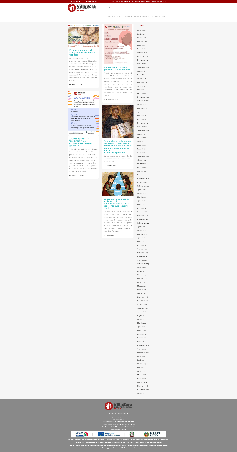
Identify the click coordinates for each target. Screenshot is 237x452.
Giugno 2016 (141, 393)
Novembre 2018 (143, 301)
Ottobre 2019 (142, 260)
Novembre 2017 (143, 345)
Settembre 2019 (143, 264)
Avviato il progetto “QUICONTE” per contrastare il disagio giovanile (80, 142)
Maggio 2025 (142, 82)
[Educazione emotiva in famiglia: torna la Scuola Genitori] (83, 35)
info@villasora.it (120, 417)
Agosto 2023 (141, 134)
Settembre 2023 (143, 130)
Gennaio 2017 (142, 382)
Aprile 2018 (141, 327)
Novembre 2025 (143, 60)
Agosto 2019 (141, 267)
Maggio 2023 (142, 138)
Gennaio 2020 (142, 249)
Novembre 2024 (143, 97)
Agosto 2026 (141, 30)
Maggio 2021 (141, 197)
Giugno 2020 (141, 230)
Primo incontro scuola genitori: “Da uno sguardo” (117, 68)
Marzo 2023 (141, 145)
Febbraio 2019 (142, 290)
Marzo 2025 (141, 90)
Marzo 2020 (141, 241)
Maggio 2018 (142, 323)
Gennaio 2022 (142, 171)
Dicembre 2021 (142, 175)
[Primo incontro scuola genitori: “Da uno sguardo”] (117, 44)
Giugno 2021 (141, 193)
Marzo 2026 (141, 45)
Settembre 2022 (143, 156)
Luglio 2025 (141, 75)
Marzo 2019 (141, 286)
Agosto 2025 (141, 71)
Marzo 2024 (141, 115)
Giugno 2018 (141, 319)
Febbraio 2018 (142, 334)
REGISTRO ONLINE (117, 1)
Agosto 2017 (141, 356)
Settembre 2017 (143, 353)
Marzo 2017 (141, 375)
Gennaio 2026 (142, 53)
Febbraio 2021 (142, 208)
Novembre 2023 (143, 123)
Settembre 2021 (143, 186)
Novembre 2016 (143, 390)
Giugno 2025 (141, 78)
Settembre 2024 (143, 101)
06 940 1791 (118, 416)
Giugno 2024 (141, 104)
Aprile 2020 (141, 238)
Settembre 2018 (143, 308)
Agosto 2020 (141, 227)
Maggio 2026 (142, 41)
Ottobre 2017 (142, 349)
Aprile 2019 (141, 282)
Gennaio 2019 (142, 293)
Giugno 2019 (141, 275)
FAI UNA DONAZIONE (92, 1)
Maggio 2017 (141, 367)
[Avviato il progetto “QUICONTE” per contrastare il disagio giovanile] (83, 113)
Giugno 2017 (141, 364)
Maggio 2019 (142, 278)
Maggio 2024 (142, 108)
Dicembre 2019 (142, 253)
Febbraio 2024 (142, 119)
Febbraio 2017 (142, 378)
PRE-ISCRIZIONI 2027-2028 (132, 1)
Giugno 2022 (141, 160)
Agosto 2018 (141, 312)
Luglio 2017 (141, 360)
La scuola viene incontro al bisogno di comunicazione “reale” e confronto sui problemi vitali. (117, 203)
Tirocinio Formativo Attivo (158, 1)
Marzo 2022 (141, 164)
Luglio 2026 (141, 34)
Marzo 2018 (141, 330)
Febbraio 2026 (142, 49)
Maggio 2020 (142, 234)
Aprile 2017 (141, 371)
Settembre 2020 (143, 223)
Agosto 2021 (141, 190)
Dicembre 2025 (142, 56)
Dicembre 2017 (142, 341)
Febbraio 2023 (142, 149)
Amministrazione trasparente (119, 429)
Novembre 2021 (143, 178)
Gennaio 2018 (142, 338)
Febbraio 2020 (142, 245)
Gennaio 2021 (142, 212)
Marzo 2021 (141, 204)
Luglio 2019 (141, 271)
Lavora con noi (145, 1)
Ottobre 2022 (142, 153)
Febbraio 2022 (142, 167)
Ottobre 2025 (142, 64)
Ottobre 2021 (142, 182)
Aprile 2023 (141, 141)
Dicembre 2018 (142, 297)
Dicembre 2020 (142, 216)
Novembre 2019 (143, 256)
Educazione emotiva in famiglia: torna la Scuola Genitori (82, 52)
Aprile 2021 (141, 201)
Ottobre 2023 (142, 127)
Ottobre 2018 (142, 304)
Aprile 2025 (141, 86)
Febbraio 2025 (142, 93)
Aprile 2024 (141, 112)
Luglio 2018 (141, 316)
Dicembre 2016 (142, 386)
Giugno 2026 (141, 38)
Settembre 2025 (143, 67)
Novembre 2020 (143, 219)
